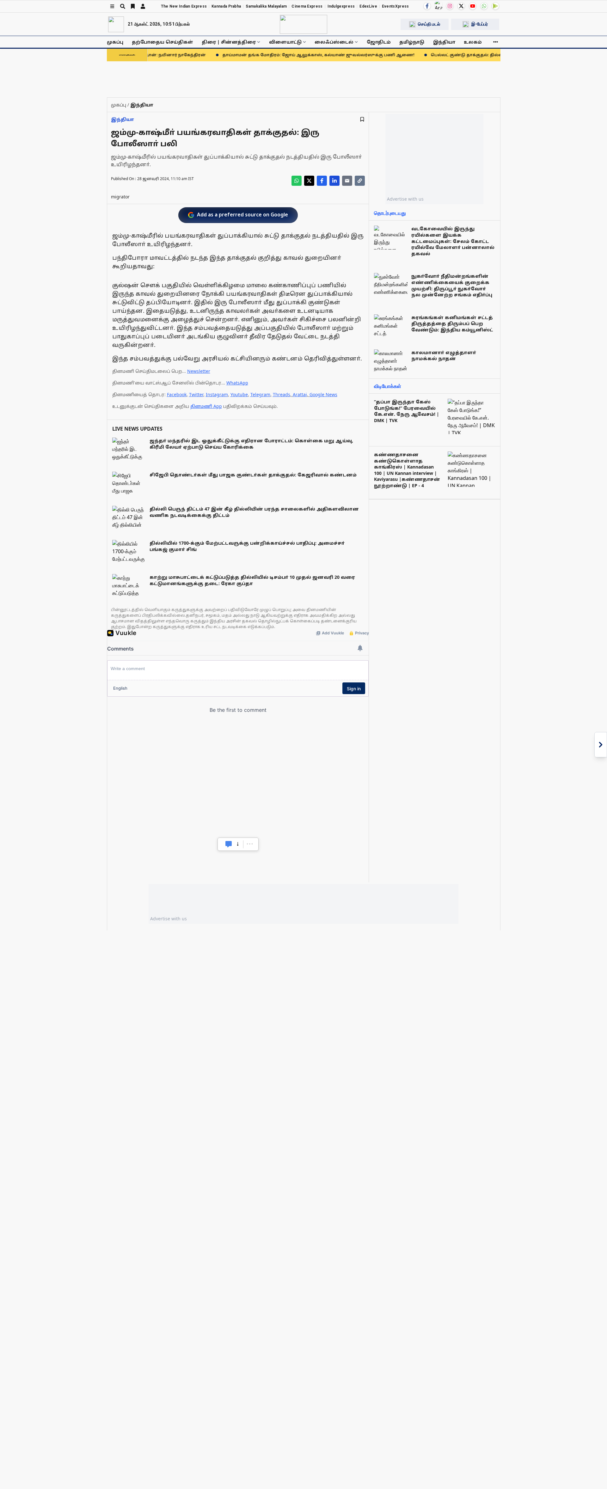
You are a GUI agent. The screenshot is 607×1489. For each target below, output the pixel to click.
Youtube (239, 394)
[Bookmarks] (133, 6)
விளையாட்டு (285, 42)
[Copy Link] (360, 181)
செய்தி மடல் (429, 24)
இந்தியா (444, 42)
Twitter (196, 394)
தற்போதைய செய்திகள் (162, 42)
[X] (461, 6)
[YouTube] (472, 6)
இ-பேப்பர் (479, 24)
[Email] (347, 181)
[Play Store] (495, 6)
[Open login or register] (143, 6)
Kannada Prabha (226, 6)
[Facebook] (427, 6)
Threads (281, 394)
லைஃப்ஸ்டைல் (334, 42)
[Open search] (123, 6)
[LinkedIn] (334, 181)
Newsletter (198, 371)
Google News (323, 394)
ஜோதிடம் (379, 42)
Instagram (217, 394)
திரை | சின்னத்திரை (229, 42)
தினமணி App (206, 406)
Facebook (177, 394)
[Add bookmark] (362, 119)
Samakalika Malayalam (266, 6)
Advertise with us (405, 199)
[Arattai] (438, 5)
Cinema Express (306, 6)
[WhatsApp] (484, 6)
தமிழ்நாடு (411, 42)
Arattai (300, 394)
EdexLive (368, 6)
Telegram (260, 394)
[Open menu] (112, 6)
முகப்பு (115, 42)
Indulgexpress (341, 6)
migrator (120, 197)
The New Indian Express (184, 6)
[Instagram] (450, 6)
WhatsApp (237, 383)
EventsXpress (395, 6)
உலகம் (473, 42)
